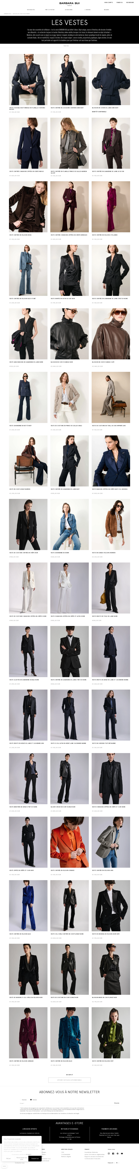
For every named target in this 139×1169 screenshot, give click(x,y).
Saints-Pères (42, 1154)
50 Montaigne (42, 1152)
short (47, 35)
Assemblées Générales (91, 1152)
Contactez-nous (19, 1163)
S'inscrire (116, 1103)
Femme (35, 1099)
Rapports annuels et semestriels (94, 1156)
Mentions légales (66, 1156)
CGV (62, 1152)
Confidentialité (65, 1154)
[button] (31, 10)
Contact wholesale (43, 1160)
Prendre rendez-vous (44, 1158)
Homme (24, 1099)
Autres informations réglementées (95, 1154)
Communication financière (92, 1158)
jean (54, 35)
